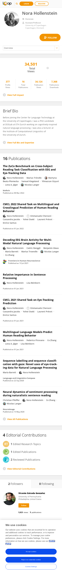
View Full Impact (15, 95)
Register (41, 4)
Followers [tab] (15, 484)
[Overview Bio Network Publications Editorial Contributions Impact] (31, 48)
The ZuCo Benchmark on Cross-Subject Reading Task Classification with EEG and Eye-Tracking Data (29, 169)
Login (26, 4)
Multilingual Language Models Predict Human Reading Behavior (27, 333)
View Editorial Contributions (21, 468)
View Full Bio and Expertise (20, 142)
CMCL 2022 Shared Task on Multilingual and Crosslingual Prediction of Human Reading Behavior (31, 207)
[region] (31, 546)
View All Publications (17, 419)
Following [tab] (46, 484)
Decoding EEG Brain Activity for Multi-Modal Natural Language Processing (27, 241)
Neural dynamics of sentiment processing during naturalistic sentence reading (30, 393)
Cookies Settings (31, 566)
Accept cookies (31, 551)
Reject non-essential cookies (31, 559)
